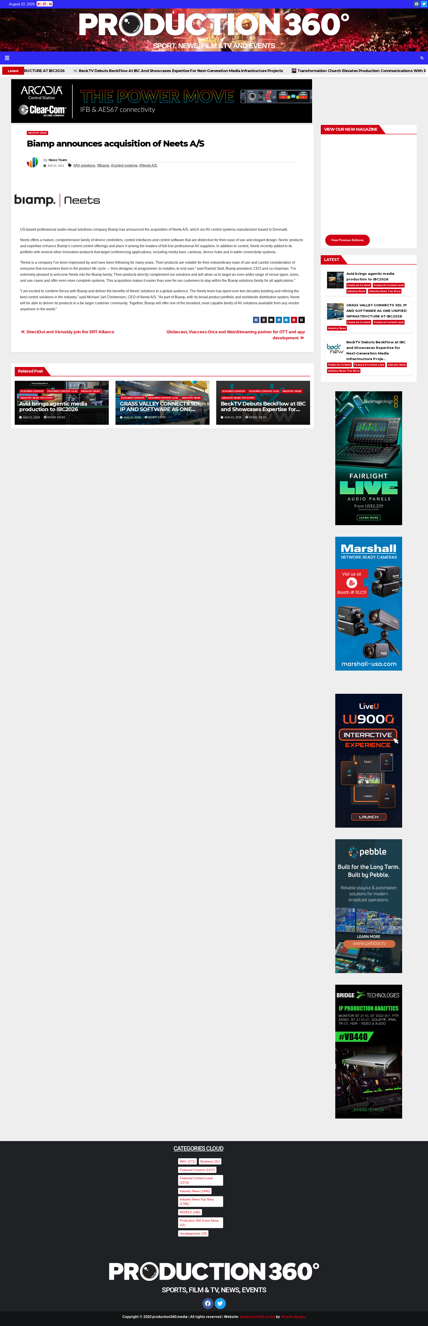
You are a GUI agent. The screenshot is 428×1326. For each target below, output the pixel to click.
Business (210, 1161)
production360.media (257, 1317)
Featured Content (32, 391)
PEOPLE (190, 1212)
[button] (205, 58)
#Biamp (103, 165)
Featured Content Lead (62, 391)
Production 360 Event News (199, 1223)
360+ (187, 1161)
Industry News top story (37, 398)
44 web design (293, 1317)
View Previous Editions (347, 240)
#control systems (124, 165)
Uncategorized (193, 1233)
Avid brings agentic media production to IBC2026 (53, 406)
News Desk (56, 417)
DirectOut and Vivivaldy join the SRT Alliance (69, 331)
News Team (58, 160)
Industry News (37, 133)
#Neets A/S (148, 165)
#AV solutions (84, 165)
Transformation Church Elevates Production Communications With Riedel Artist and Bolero (264, 70)
